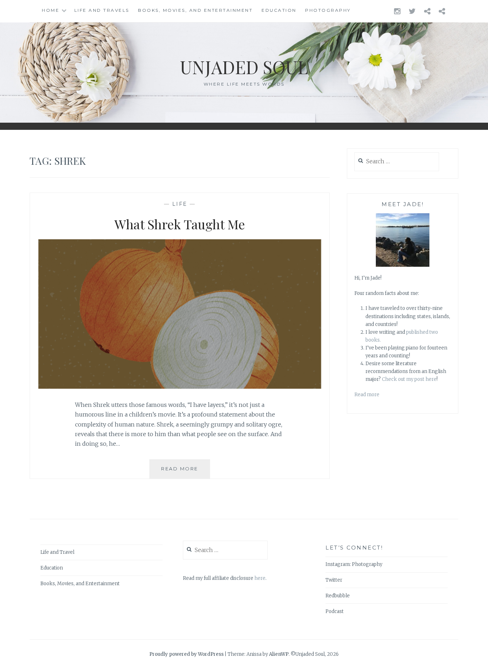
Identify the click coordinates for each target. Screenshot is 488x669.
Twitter (333, 580)
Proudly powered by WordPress (186, 654)
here (259, 578)
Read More (185, 472)
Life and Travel (57, 552)
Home (50, 10)
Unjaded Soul (244, 67)
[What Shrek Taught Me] (179, 386)
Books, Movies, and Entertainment (195, 10)
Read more (366, 395)
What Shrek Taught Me (179, 224)
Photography (328, 10)
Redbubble (337, 596)
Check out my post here (409, 379)
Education (279, 10)
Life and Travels (101, 10)
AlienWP (279, 654)
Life (180, 204)
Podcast (334, 611)
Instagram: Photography (353, 564)
